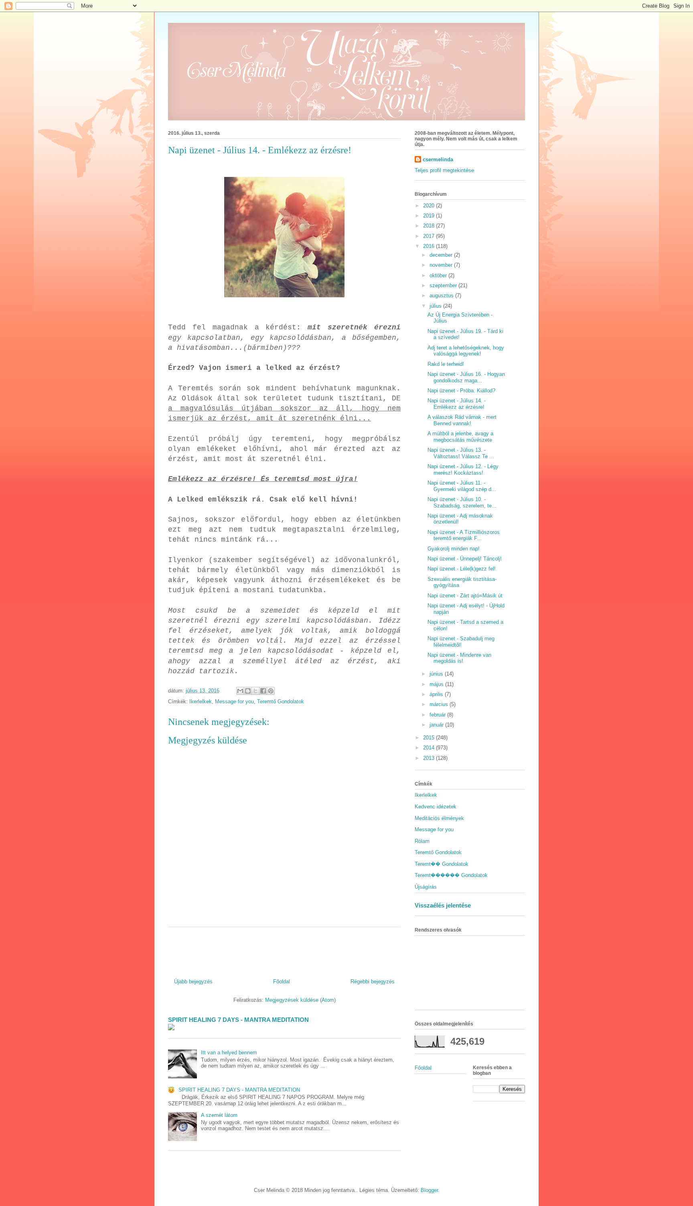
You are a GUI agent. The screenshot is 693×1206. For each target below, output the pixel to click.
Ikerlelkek (200, 701)
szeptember (444, 285)
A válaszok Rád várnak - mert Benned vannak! (462, 420)
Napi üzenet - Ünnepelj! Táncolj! (465, 559)
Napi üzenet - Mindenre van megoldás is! (459, 658)
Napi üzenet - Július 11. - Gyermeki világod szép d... (462, 486)
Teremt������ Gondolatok (451, 875)
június (437, 674)
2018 (429, 226)
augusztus (442, 295)
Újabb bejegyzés (193, 982)
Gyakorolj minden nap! (454, 549)
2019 (429, 216)
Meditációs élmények (439, 818)
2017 (429, 236)
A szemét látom (219, 1115)
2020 (429, 206)
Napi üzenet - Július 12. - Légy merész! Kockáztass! (463, 469)
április (437, 694)
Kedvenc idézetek (435, 807)
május (437, 684)
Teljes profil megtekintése (444, 170)
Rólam (422, 841)
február (438, 715)
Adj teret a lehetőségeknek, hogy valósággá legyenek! (466, 351)
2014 (429, 748)
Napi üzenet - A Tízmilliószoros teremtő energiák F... (464, 535)
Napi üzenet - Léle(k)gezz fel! (462, 569)
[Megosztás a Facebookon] (263, 691)
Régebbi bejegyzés (373, 982)
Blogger (429, 1190)
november (442, 265)
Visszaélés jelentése (443, 905)
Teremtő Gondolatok (280, 701)
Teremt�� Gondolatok (441, 864)
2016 (429, 246)
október (439, 275)
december (442, 255)
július (436, 306)
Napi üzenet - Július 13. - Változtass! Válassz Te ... (461, 453)
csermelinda (438, 159)
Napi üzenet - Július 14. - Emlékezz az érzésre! (457, 404)
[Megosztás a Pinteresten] (271, 691)
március (440, 704)
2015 (429, 738)
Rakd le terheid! (446, 364)
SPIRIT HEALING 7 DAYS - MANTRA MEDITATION (238, 1019)
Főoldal (281, 982)
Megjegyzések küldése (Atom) (300, 1000)
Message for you (234, 701)
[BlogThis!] (248, 691)
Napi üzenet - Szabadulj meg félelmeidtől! (461, 641)
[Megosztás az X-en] (255, 691)
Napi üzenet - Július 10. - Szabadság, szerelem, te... (462, 502)
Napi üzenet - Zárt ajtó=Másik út (465, 596)
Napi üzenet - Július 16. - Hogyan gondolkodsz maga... (466, 377)
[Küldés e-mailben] (240, 691)
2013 (429, 758)
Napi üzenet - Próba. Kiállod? (461, 391)
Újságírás (426, 887)
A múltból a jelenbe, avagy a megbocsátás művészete (460, 436)
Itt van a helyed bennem (229, 1053)
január (437, 725)
